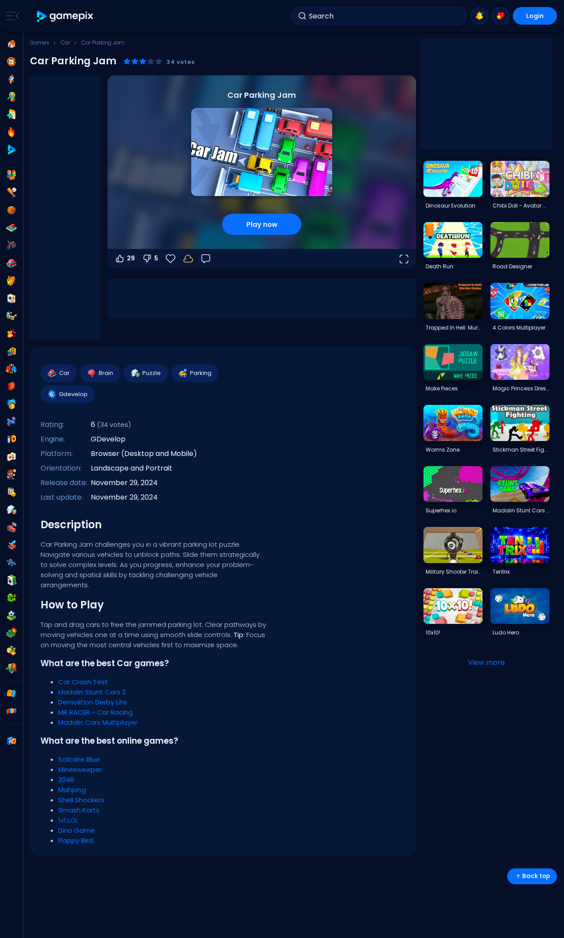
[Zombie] (11, 668)
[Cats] (11, 280)
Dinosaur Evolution (450, 205)
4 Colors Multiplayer (519, 327)
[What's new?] (479, 16)
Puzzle (151, 373)
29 (131, 258)
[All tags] (11, 693)
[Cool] (11, 316)
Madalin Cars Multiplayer (97, 722)
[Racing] (11, 527)
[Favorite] (500, 16)
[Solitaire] (11, 580)
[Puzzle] (11, 510)
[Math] (11, 492)
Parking (201, 373)
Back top (536, 876)
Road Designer (512, 266)
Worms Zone (443, 449)
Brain (106, 373)
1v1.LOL (68, 820)
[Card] (11, 298)
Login (535, 15)
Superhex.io (441, 510)
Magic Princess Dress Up (521, 388)
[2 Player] (11, 175)
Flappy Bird (75, 840)
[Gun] (11, 421)
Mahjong (72, 789)
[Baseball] (11, 192)
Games (39, 42)
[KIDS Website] (11, 711)
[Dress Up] (11, 333)
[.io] (11, 439)
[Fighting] (11, 369)
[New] (11, 114)
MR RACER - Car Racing (95, 712)
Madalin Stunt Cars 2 (92, 692)
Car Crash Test (83, 681)
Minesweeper (80, 769)
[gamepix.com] (65, 16)
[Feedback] (205, 258)
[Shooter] (11, 562)
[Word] (11, 651)
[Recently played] (11, 61)
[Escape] (11, 351)
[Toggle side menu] (11, 16)
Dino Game (76, 830)
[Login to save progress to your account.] (188, 258)
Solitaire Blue (79, 759)
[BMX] (11, 245)
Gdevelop (73, 394)
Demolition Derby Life (92, 702)
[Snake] (11, 598)
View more (486, 662)
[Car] (11, 263)
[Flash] (11, 386)
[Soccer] (11, 615)
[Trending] (11, 132)
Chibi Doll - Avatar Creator (521, 205)
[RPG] (11, 545)
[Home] (11, 44)
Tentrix (501, 571)
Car (65, 42)
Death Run (439, 266)
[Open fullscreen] (403, 258)
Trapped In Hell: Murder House (454, 327)
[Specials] (11, 150)
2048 (66, 779)
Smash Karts (79, 810)
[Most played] (11, 79)
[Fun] (11, 404)
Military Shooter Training (454, 571)
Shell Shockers (81, 800)
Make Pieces (442, 388)
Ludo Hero (506, 632)
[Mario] (11, 474)
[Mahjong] (11, 457)
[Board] (11, 228)
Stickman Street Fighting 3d (521, 449)
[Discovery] (11, 97)
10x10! (433, 632)
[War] (11, 633)
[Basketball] (11, 210)
